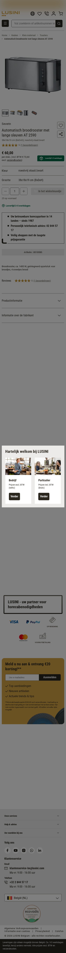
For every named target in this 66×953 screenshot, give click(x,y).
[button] (18, 481)
